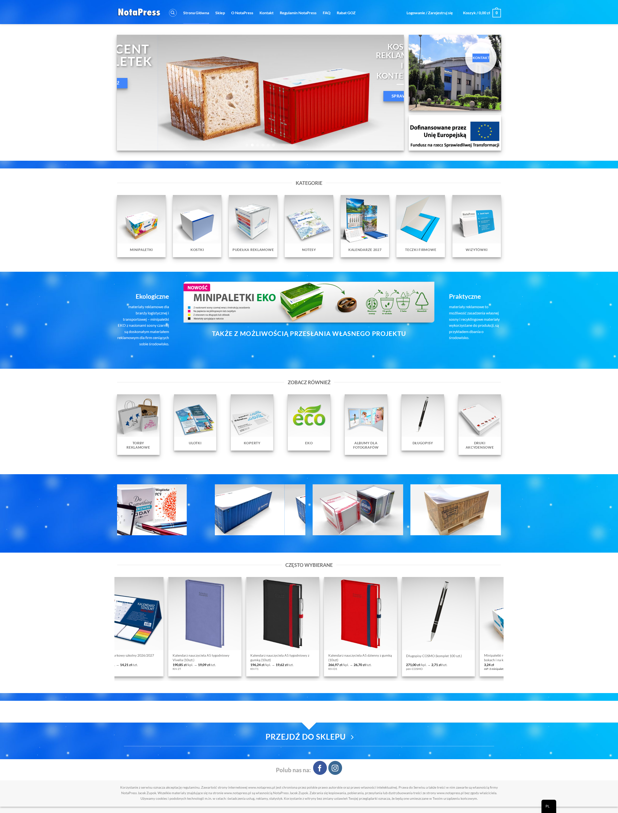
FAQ (326, 12)
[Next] (392, 92)
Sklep (220, 12)
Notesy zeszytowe (486, 656)
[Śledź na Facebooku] (320, 768)
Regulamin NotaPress (298, 12)
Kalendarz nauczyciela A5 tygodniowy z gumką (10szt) (113, 657)
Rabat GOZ (346, 12)
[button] (173, 13)
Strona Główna (196, 12)
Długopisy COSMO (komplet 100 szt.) (267, 656)
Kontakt (267, 12)
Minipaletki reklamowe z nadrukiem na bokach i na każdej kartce (346, 657)
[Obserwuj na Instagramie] (335, 768)
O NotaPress (242, 12)
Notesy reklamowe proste (414, 656)
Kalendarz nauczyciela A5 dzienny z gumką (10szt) (193, 657)
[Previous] (128, 92)
